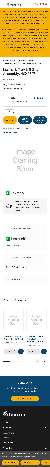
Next (44, 361)
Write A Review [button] (10, 132)
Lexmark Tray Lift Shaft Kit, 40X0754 (13, 337)
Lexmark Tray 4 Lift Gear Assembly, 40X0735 (36, 338)
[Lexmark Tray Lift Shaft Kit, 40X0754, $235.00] (13, 320)
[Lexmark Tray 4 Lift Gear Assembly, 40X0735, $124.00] (36, 320)
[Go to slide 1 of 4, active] (6, 361)
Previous (37, 361)
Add (8, 120)
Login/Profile (8, 433)
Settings (10, 463)
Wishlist (6, 437)
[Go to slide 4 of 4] (27, 361)
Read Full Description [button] (12, 88)
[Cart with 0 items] (45, 4)
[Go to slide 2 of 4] (13, 361)
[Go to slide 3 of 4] (20, 361)
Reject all (30, 463)
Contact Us (25, 398)
